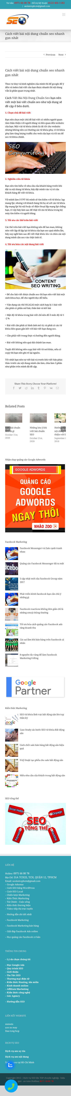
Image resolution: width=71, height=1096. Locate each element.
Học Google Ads (15, 965)
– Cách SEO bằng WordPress (20, 887)
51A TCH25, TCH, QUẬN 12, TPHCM (35, 877)
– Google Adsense (14, 884)
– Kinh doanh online (16, 985)
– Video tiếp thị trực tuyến (19, 908)
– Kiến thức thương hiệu (18, 905)
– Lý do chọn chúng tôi (18, 959)
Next (61, 54)
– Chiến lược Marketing (17, 894)
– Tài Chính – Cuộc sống (17, 901)
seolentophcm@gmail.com (37, 6)
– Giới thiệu (11, 971)
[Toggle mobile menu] (64, 14)
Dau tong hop (12, 1030)
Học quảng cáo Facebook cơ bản (23, 937)
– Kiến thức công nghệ (17, 992)
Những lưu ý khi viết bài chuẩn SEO (38, 431)
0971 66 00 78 (22, 2)
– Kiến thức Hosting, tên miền (22, 982)
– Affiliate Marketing (16, 989)
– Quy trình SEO (14, 968)
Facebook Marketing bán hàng (23, 925)
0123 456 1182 (56, 2)
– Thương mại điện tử (17, 978)
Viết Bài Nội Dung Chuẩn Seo (31, 98)
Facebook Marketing (18, 920)
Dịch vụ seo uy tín (15, 1051)
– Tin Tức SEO (13, 975)
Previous (50, 54)
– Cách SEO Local (14, 891)
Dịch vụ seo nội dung (17, 1056)
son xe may (11, 1027)
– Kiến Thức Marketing (17, 898)
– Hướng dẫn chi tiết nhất (18, 914)
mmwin (9, 1024)
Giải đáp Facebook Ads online (22, 931)
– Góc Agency (12, 995)
